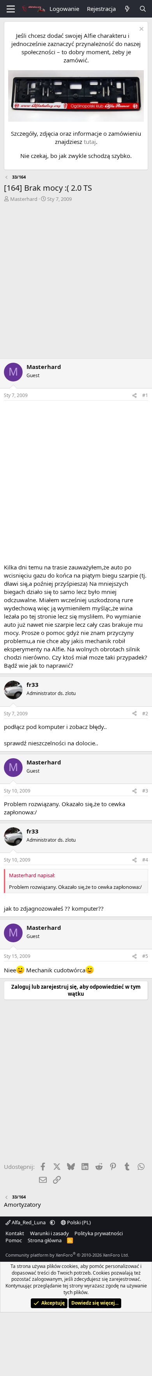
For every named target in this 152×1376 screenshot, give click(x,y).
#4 (145, 859)
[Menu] (11, 9)
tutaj (90, 141)
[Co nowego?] (127, 9)
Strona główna (45, 1240)
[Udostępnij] (134, 395)
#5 (145, 956)
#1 (145, 395)
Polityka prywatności (98, 1233)
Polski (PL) (78, 1222)
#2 (145, 713)
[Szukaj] (142, 9)
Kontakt (14, 1233)
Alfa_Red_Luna (29, 1222)
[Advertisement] (76, 282)
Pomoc (13, 1240)
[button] (52, 1222)
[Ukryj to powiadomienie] (140, 30)
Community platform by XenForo (67, 1255)
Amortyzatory (22, 1204)
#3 (145, 790)
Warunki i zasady (49, 1233)
